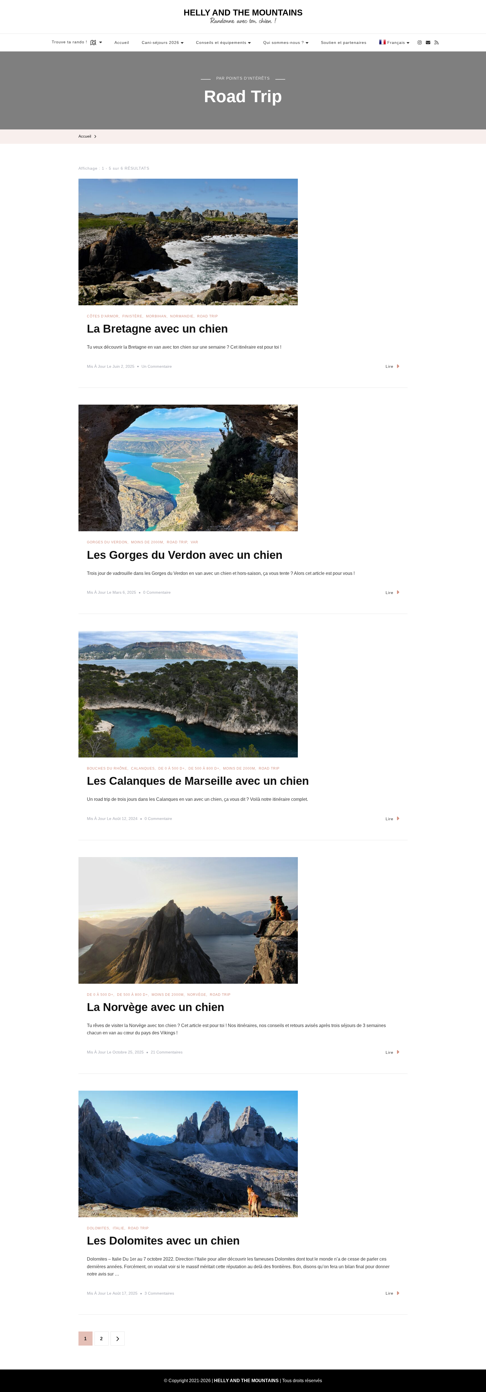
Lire (389, 366)
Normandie (182, 316)
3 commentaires (159, 1294)
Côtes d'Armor (103, 316)
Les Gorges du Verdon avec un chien (184, 555)
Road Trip (207, 316)
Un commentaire (156, 367)
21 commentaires (167, 1053)
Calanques (143, 768)
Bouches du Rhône (107, 768)
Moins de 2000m (147, 542)
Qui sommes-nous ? (283, 42)
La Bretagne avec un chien (157, 328)
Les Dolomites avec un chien (163, 1240)
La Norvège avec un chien (155, 1007)
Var (194, 542)
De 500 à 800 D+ (203, 768)
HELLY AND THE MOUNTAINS (243, 12)
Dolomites (98, 1228)
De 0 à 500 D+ (171, 768)
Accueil (121, 42)
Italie (118, 1228)
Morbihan (156, 316)
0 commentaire (157, 593)
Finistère (132, 316)
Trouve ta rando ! (70, 42)
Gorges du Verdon (107, 542)
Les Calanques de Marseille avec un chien (198, 781)
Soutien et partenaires (343, 42)
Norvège (196, 995)
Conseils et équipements (221, 42)
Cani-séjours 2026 (160, 42)
